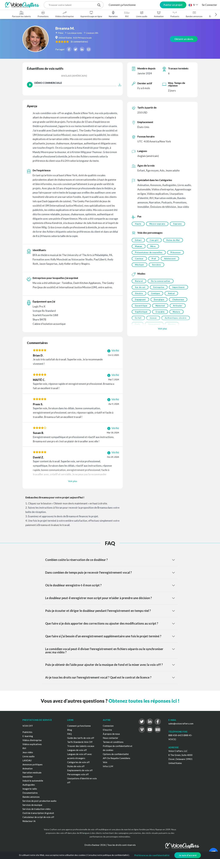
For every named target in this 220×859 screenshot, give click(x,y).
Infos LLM (108, 766)
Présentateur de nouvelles (148, 252)
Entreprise (158, 287)
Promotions (43, 16)
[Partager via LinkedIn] (82, 49)
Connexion (108, 725)
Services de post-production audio (39, 800)
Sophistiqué (141, 312)
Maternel (160, 305)
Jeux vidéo (27, 752)
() (79, 41)
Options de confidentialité (116, 754)
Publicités (27, 732)
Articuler (177, 305)
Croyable (160, 312)
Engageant (140, 299)
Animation (159, 16)
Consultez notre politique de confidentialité (107, 855)
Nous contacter (110, 738)
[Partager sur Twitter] (75, 49)
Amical (171, 293)
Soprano (177, 224)
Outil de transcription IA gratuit (38, 813)
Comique (155, 293)
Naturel (139, 281)
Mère (153, 246)
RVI (127, 16)
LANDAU (27, 760)
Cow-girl (154, 240)
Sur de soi (140, 287)
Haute (138, 224)
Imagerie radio (29, 788)
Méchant (139, 265)
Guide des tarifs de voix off (80, 738)
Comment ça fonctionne (122, 4)
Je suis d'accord (187, 855)
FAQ (69, 733)
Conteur (139, 258)
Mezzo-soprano (157, 224)
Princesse (175, 252)
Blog (69, 729)
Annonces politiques (32, 764)
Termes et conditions (113, 742)
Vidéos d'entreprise (64, 16)
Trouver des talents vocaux (80, 746)
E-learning (27, 736)
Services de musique (32, 805)
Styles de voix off (76, 766)
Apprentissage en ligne (91, 16)
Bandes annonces (194, 16)
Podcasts (174, 16)
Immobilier (27, 776)
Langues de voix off (77, 750)
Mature (176, 312)
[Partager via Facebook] (69, 49)
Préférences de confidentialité (151, 855)
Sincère (139, 293)
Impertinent (178, 287)
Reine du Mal (173, 240)
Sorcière (156, 265)
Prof (154, 258)
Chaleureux (178, 299)
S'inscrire (107, 729)
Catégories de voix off (78, 762)
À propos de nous (111, 733)
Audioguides (28, 784)
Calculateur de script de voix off (38, 817)
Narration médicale (31, 772)
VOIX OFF (27, 725)
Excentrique (141, 305)
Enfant (138, 240)
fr (194, 4)
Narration (113, 16)
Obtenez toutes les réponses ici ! (144, 701)
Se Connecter (209, 4)
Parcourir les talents (21, 16)
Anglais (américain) (74, 75)
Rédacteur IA (28, 821)
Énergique (159, 299)
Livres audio (141, 16)
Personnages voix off (78, 774)
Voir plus (72, 481)
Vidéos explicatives (32, 744)
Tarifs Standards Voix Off (79, 742)
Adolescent (170, 258)
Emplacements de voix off (80, 770)
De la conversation (160, 281)
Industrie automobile (32, 780)
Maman (138, 246)
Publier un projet (173, 4)
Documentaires (30, 792)
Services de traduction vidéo (36, 809)
